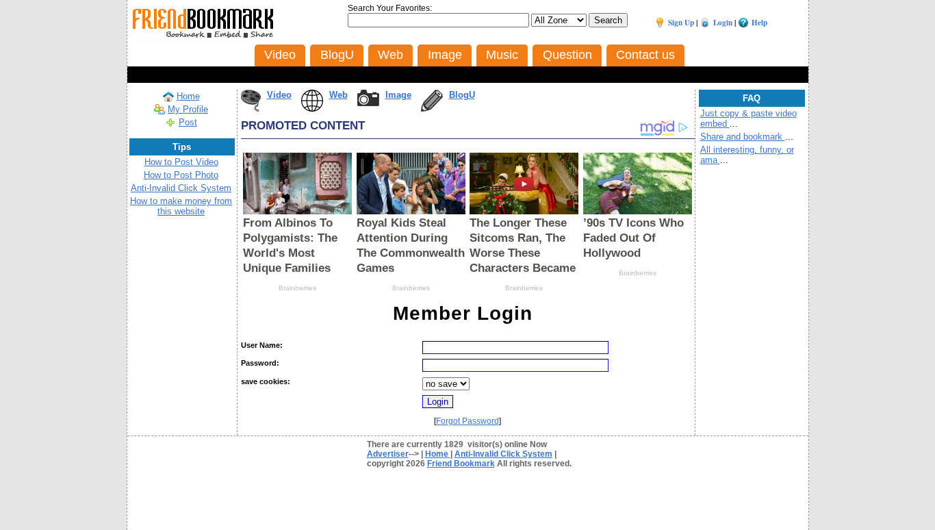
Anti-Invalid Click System (181, 188)
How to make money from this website (181, 206)
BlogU (462, 95)
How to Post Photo (181, 175)
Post (188, 122)
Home (188, 96)
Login (722, 22)
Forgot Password (467, 421)
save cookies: (265, 381)
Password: (260, 363)
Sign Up (681, 22)
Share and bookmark (742, 136)
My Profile (188, 109)
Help (759, 22)
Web (338, 95)
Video (279, 95)
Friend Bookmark (461, 463)
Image (398, 95)
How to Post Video (181, 162)
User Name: (262, 345)
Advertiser (388, 454)
